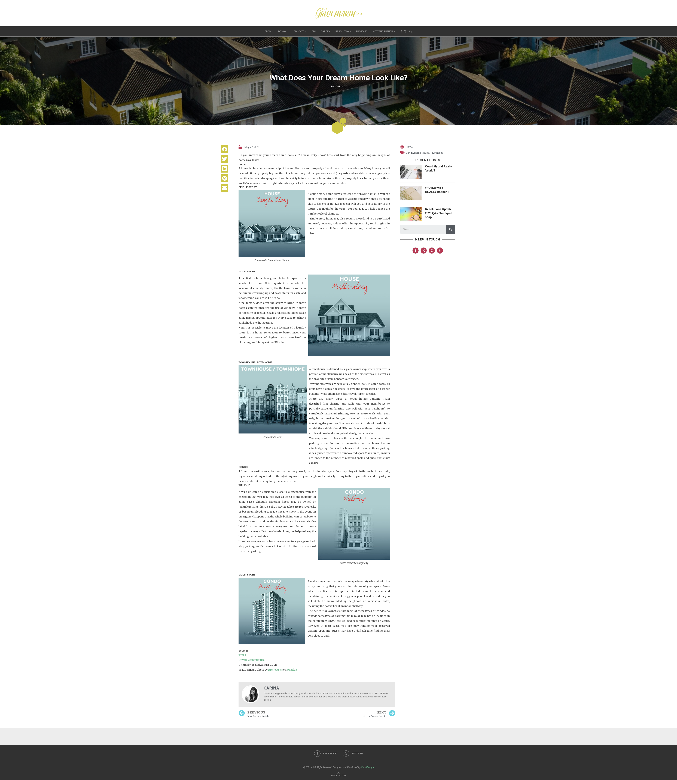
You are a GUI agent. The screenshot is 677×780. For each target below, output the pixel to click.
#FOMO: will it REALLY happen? (437, 189)
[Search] (410, 31)
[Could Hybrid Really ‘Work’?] (411, 172)
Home (409, 147)
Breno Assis (275, 669)
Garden (325, 31)
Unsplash (292, 669)
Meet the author (383, 31)
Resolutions (343, 31)
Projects (361, 31)
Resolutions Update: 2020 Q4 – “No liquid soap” (439, 213)
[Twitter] (405, 31)
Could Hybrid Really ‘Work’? (438, 168)
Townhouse (436, 152)
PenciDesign (367, 767)
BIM (314, 31)
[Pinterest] (440, 250)
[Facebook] (401, 31)
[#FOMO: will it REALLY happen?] (411, 193)
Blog (268, 31)
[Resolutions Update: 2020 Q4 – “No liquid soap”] (411, 214)
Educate (299, 31)
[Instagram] (432, 250)
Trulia (242, 654)
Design (282, 31)
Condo (409, 152)
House (425, 152)
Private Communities (251, 659)
